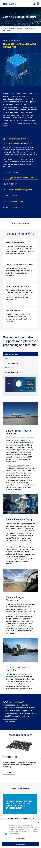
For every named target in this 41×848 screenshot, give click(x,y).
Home (4, 28)
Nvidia (8, 482)
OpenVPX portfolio (15, 466)
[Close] (38, 822)
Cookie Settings (20, 838)
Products (12, 28)
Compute (19, 28)
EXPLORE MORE (10, 721)
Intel (27, 480)
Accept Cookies (20, 844)
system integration (21, 533)
